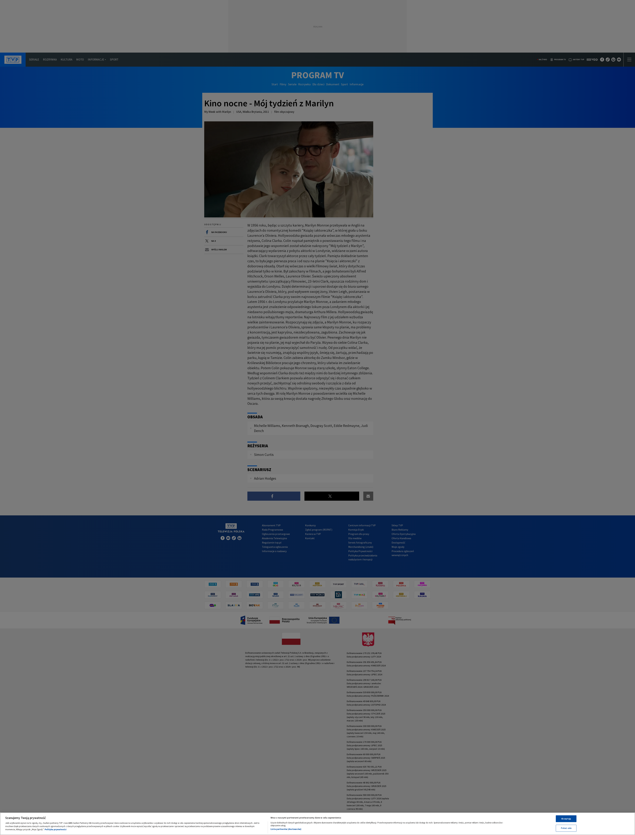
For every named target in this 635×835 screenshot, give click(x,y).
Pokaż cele (566, 828)
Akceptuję (566, 818)
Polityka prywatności (55, 829)
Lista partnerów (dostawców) (286, 829)
